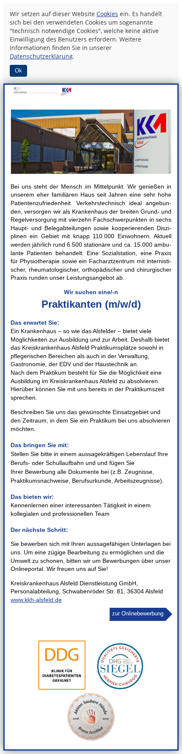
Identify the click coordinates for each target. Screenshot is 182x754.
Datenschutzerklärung (41, 56)
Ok (18, 70)
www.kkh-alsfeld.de (36, 599)
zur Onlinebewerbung (137, 614)
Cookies (107, 14)
